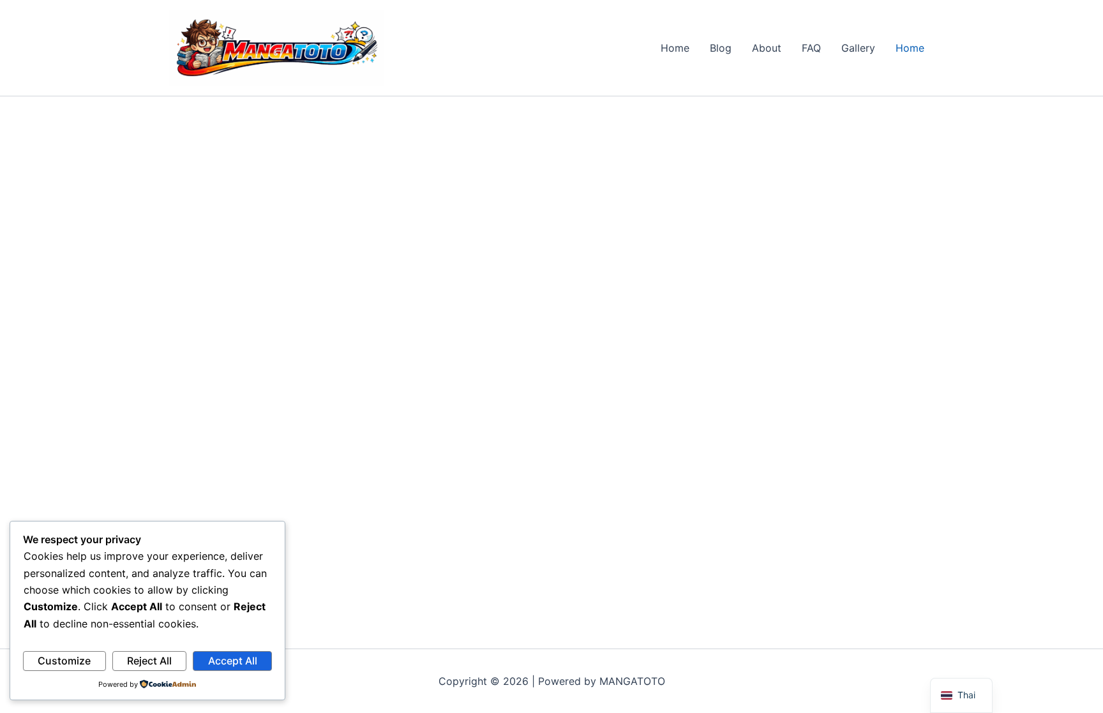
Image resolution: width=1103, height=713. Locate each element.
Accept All (232, 660)
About (766, 47)
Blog (721, 47)
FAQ (811, 47)
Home (675, 47)
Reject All (149, 660)
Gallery (858, 47)
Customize (64, 660)
